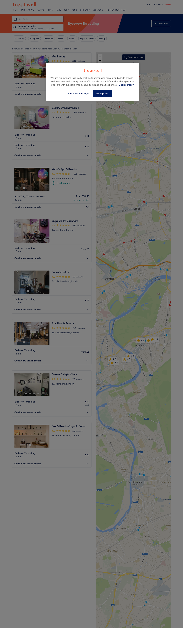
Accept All (102, 93)
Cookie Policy (126, 85)
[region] (92, 82)
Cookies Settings (78, 93)
